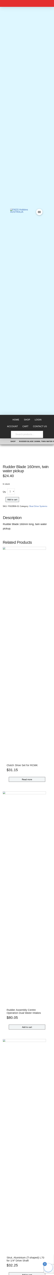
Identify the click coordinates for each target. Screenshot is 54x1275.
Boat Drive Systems (38, 506)
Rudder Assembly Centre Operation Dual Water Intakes (24, 1011)
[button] (39, 212)
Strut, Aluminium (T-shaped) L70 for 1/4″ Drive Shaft (25, 1259)
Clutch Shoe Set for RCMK (22, 765)
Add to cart (12, 499)
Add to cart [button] (27, 1027)
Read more (27, 779)
